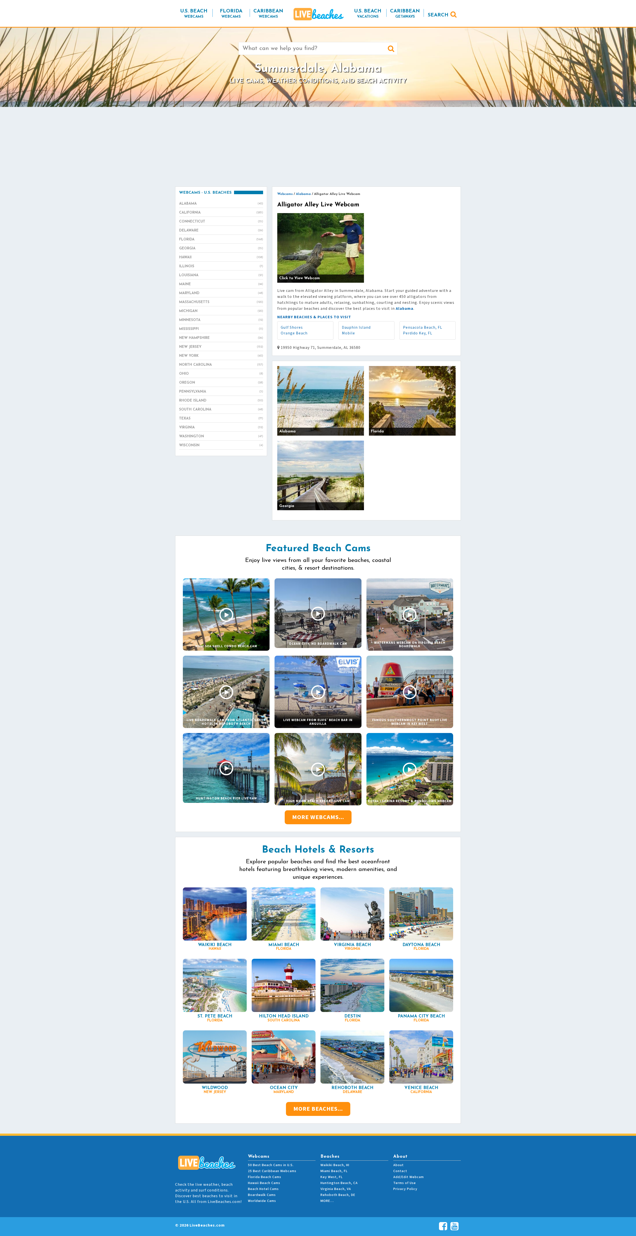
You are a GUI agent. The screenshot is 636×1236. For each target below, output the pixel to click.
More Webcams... (318, 817)
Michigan (221, 311)
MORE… (327, 1200)
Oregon (221, 383)
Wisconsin (221, 445)
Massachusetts (221, 302)
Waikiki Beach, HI (334, 1165)
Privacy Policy (405, 1189)
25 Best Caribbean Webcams (272, 1171)
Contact (400, 1171)
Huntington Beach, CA (339, 1183)
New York (221, 356)
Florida (221, 239)
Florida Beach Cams (264, 1177)
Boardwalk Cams (262, 1194)
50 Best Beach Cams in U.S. (271, 1165)
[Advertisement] (318, 147)
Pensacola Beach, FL (422, 327)
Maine (221, 284)
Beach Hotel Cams (263, 1189)
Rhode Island (221, 401)
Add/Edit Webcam (408, 1177)
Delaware (221, 230)
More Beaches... (318, 1108)
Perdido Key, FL (417, 333)
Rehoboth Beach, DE (337, 1194)
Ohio (221, 374)
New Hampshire (221, 338)
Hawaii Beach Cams (264, 1183)
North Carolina (221, 365)
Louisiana (221, 275)
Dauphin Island (356, 327)
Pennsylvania (221, 392)
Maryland (221, 293)
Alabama (221, 204)
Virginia (221, 427)
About (398, 1165)
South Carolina (221, 410)
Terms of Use (404, 1183)
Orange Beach (294, 333)
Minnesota (221, 320)
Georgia (221, 248)
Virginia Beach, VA (335, 1189)
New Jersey (221, 347)
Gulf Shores (292, 327)
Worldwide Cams (262, 1200)
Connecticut (221, 222)
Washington (221, 436)
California (221, 213)
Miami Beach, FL (334, 1171)
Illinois (221, 266)
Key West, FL (331, 1177)
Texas (221, 418)
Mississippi (221, 329)
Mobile (348, 333)
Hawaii (221, 257)
